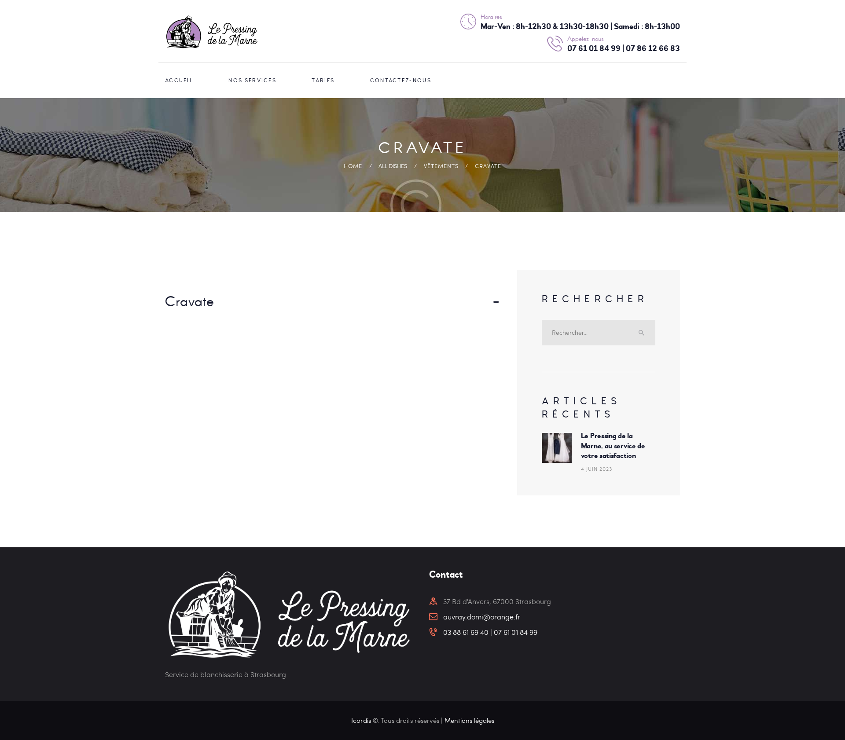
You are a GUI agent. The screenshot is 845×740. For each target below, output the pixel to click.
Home (353, 166)
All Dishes (392, 166)
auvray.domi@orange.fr (481, 616)
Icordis (362, 720)
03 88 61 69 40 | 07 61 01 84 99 (490, 632)
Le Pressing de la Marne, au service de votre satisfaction (613, 445)
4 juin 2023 (596, 468)
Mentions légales (469, 720)
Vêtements (441, 166)
